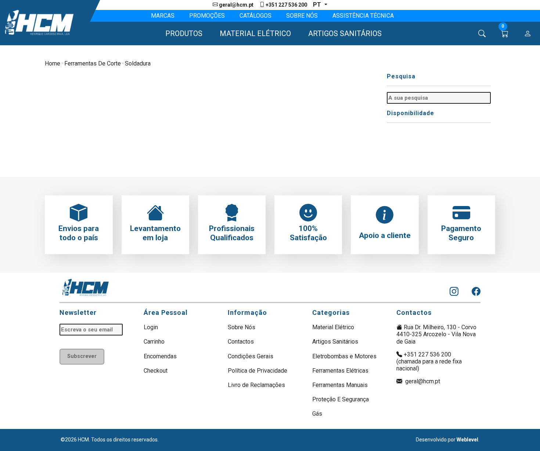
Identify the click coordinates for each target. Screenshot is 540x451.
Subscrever (82, 356)
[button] (180, 33)
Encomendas (160, 356)
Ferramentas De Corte (92, 63)
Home (52, 63)
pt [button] (318, 4)
